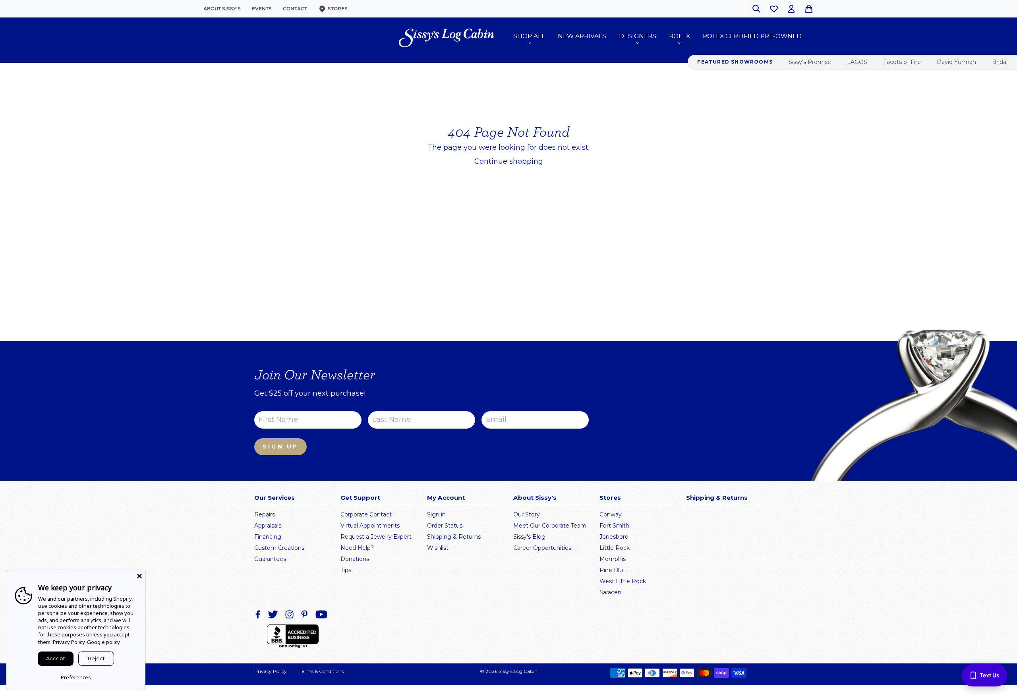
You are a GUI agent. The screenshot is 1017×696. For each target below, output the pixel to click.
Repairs (264, 514)
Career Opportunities (542, 547)
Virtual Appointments (370, 525)
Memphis (612, 559)
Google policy (103, 642)
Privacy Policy (270, 671)
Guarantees (270, 559)
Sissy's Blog (529, 536)
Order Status (444, 525)
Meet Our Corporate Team (549, 525)
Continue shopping (508, 161)
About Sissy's (222, 9)
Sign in (436, 514)
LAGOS (857, 62)
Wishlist (438, 547)
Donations (354, 559)
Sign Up (280, 446)
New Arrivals (582, 36)
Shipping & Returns (454, 536)
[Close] (139, 576)
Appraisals (267, 525)
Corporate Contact (366, 514)
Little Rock (614, 547)
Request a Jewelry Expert (376, 536)
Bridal (999, 62)
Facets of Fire (902, 62)
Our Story (526, 514)
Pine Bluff (613, 570)
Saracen (610, 592)
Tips (345, 570)
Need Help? (357, 547)
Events (262, 9)
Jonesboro (613, 536)
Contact (295, 9)
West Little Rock (622, 581)
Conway (610, 514)
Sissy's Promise (810, 62)
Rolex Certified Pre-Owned (752, 36)
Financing (267, 536)
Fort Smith (614, 525)
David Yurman (956, 62)
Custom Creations (279, 547)
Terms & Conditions (322, 671)
